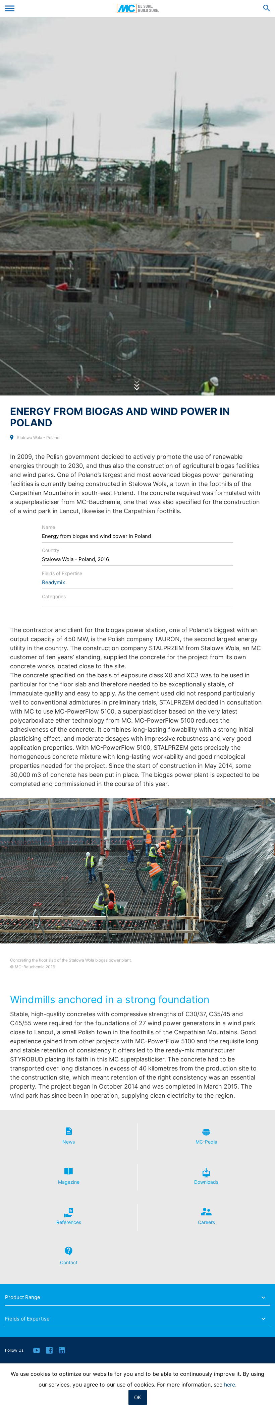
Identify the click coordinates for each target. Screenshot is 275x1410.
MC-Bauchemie (138, 8)
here (229, 1384)
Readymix (53, 582)
